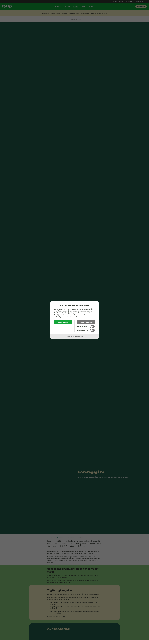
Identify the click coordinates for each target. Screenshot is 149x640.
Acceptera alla (63, 322)
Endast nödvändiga (86, 322)
